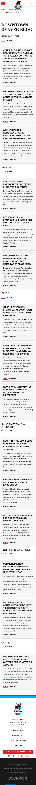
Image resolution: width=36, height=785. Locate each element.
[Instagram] (18, 756)
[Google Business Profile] (9, 756)
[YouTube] (27, 756)
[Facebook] (14, 756)
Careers (18, 745)
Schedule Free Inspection (18, 751)
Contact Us (18, 735)
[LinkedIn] (22, 756)
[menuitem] (7, 768)
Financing (18, 730)
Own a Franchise (18, 740)
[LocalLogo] (18, 4)
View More (6, 40)
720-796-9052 (18, 719)
